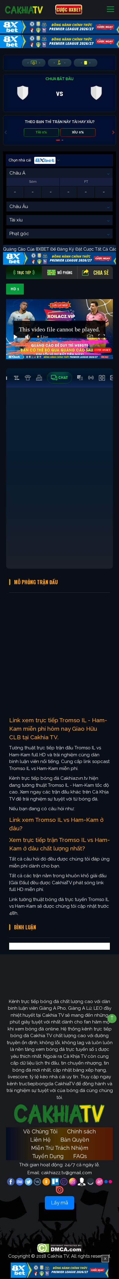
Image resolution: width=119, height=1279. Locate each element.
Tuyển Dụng (47, 1156)
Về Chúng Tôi (40, 1131)
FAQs (80, 1156)
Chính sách (81, 1131)
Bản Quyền (74, 1139)
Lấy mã (59, 1203)
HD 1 (15, 289)
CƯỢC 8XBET (68, 9)
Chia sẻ (101, 272)
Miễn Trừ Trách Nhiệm (59, 1148)
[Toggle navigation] (110, 9)
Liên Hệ (40, 1139)
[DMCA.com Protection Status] (59, 1247)
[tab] (24, 272)
